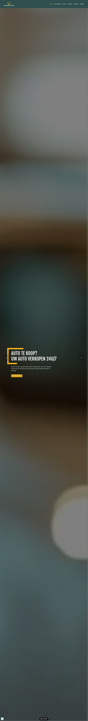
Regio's (64, 4)
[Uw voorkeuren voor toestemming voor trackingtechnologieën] (2, 719)
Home (51, 4)
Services (76, 4)
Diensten (70, 4)
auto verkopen (57, 4)
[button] (44, 719)
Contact (82, 4)
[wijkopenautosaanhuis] (8, 3)
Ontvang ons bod (16, 374)
